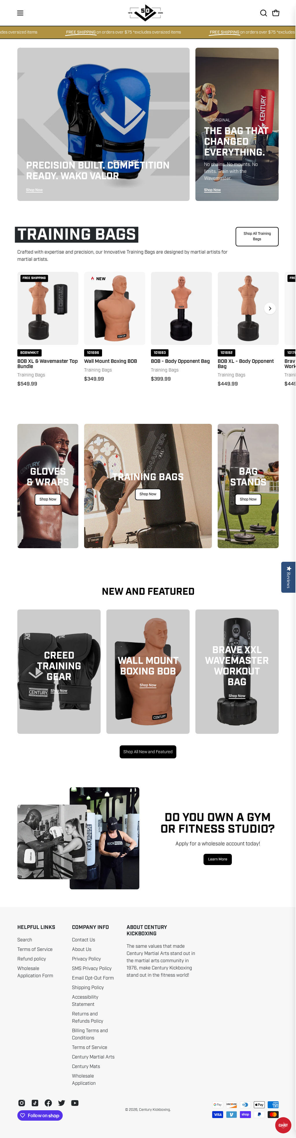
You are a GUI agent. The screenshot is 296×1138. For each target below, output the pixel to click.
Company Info (90, 927)
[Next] (270, 308)
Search (24, 940)
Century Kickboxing (154, 1110)
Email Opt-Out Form (93, 978)
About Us (81, 949)
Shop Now (34, 190)
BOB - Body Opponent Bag (180, 361)
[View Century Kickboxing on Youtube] (75, 1103)
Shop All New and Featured (148, 751)
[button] (263, 13)
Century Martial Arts (93, 1057)
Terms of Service (35, 949)
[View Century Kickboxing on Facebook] (48, 1103)
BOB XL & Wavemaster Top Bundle (47, 364)
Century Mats (86, 1066)
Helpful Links (36, 927)
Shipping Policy (88, 988)
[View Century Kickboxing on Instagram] (21, 1103)
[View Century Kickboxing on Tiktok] (35, 1103)
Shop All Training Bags (257, 236)
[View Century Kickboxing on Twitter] (61, 1103)
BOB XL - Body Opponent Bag (246, 364)
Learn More (217, 859)
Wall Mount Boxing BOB (110, 361)
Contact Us (83, 940)
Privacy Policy (86, 959)
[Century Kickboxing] (148, 12)
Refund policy (31, 959)
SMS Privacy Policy (92, 968)
